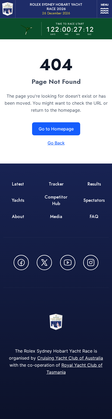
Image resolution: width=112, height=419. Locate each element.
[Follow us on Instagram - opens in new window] (90, 262)
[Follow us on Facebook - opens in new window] (21, 262)
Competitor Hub (56, 200)
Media (56, 216)
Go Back (56, 143)
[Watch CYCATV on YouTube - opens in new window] (67, 262)
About (18, 216)
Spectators (94, 200)
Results (94, 184)
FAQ (94, 216)
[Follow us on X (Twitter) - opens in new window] (44, 262)
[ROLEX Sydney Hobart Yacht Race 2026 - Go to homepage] (7, 9)
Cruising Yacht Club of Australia (70, 358)
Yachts (18, 200)
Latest (18, 184)
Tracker (56, 184)
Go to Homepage (56, 129)
